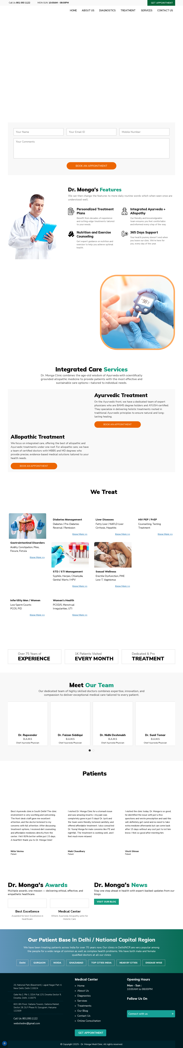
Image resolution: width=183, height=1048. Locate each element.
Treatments (84, 1005)
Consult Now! (28, 88)
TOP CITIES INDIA (101, 962)
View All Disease (91, 628)
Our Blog (82, 1010)
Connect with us (138, 1013)
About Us (88, 10)
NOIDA (57, 962)
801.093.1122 (30, 1018)
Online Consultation (89, 1021)
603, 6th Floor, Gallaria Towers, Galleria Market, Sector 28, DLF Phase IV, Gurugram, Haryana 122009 (36, 1007)
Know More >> (37, 557)
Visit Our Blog (106, 901)
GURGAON (39, 962)
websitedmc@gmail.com (27, 1023)
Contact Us (165, 10)
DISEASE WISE (154, 962)
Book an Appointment (117, 424)
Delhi (22, 962)
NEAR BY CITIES (129, 962)
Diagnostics (107, 10)
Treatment (128, 10)
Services (146, 10)
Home (73, 10)
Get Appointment (90, 1033)
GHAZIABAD (76, 962)
